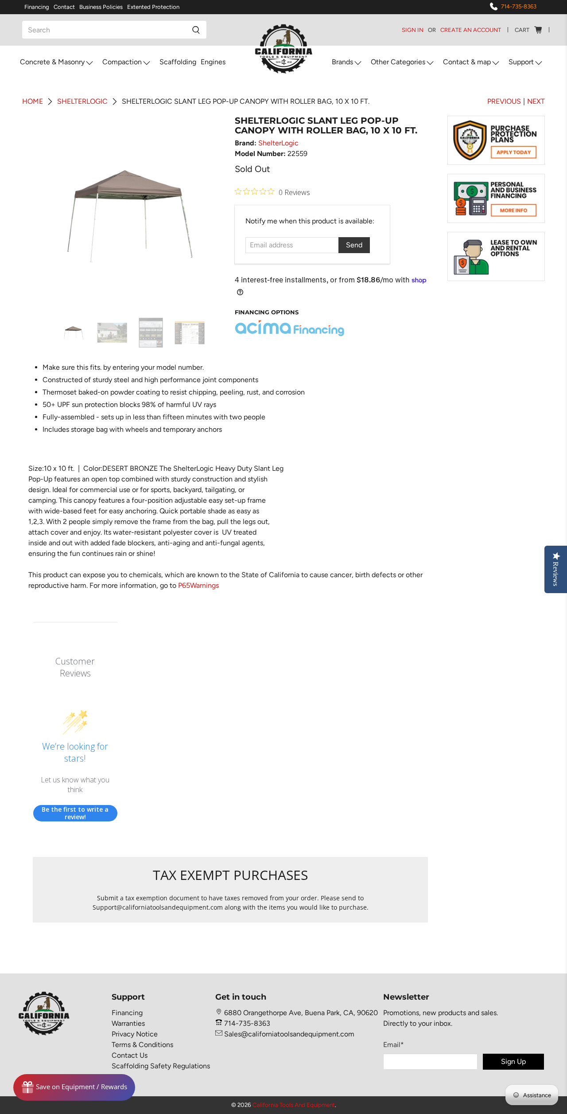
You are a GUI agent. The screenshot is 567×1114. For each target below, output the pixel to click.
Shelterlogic (82, 101)
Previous (504, 101)
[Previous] (47, 212)
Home (32, 101)
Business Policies (101, 7)
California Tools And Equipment (293, 1104)
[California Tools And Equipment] (284, 49)
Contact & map (467, 62)
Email (393, 1044)
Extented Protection (153, 7)
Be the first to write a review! (75, 813)
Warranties (128, 1023)
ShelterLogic (278, 143)
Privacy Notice (135, 1034)
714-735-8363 (518, 6)
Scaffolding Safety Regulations (161, 1066)
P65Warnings (198, 585)
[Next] (211, 212)
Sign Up (513, 1061)
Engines (213, 62)
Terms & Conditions (142, 1044)
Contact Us (130, 1055)
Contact (64, 7)
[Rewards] (74, 1087)
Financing (36, 7)
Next (536, 101)
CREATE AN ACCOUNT (470, 30)
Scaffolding (177, 62)
